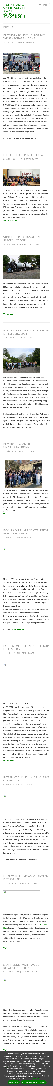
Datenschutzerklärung (35, 1078)
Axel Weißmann (26, 43)
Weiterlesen (10, 221)
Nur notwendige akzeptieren (33, 1082)
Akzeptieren (14, 1082)
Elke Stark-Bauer (29, 159)
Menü (45, 5)
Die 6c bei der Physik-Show (23, 155)
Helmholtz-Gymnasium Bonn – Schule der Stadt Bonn (14, 10)
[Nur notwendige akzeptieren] (50, 1068)
